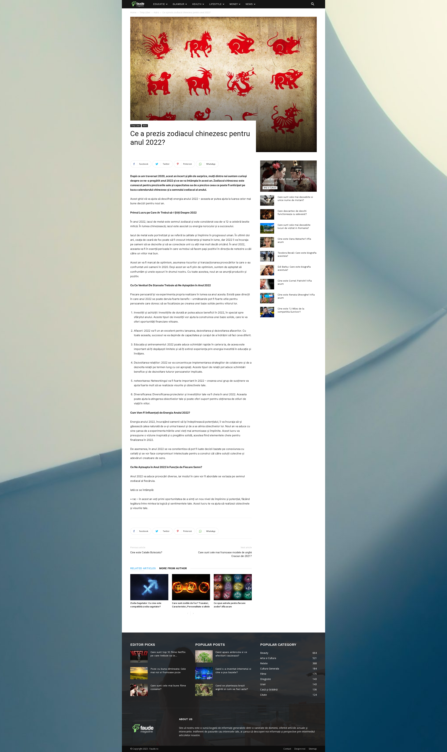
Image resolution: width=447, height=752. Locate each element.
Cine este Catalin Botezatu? (146, 552)
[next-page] (193, 613)
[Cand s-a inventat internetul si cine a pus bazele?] (204, 673)
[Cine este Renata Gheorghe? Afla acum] (267, 298)
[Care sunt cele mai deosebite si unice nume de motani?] (267, 200)
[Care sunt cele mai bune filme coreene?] (288, 176)
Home (133, 12)
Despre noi (299, 748)
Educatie (159, 4)
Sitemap (313, 748)
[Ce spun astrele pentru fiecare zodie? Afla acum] (233, 587)
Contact (287, 748)
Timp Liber (145, 12)
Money (233, 4)
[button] (312, 4)
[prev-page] (187, 613)
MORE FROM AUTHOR (173, 568)
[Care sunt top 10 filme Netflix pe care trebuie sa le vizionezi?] (139, 656)
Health (196, 4)
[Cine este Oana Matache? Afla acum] (267, 242)
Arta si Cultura (270, 187)
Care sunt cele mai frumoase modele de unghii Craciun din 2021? (225, 554)
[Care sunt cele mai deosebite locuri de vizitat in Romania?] (267, 228)
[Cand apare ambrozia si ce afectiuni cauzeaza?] (204, 656)
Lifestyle (215, 4)
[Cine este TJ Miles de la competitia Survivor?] (267, 312)
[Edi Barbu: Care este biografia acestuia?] (267, 270)
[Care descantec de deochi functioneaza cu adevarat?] (267, 214)
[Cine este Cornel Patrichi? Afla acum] (267, 284)
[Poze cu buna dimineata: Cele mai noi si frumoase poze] (139, 673)
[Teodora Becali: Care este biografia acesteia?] (267, 256)
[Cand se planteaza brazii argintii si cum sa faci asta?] (204, 690)
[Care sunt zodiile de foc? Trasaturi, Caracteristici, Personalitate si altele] (191, 587)
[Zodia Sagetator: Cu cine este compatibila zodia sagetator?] (149, 587)
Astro (156, 12)
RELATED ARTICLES (143, 568)
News (249, 4)
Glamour (178, 4)
